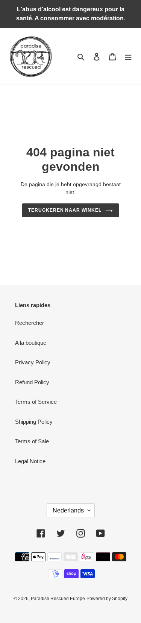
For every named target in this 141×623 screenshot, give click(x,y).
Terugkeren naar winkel (65, 210)
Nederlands (68, 510)
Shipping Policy (34, 421)
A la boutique (30, 343)
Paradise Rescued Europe (58, 598)
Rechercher (29, 323)
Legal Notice (30, 461)
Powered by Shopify (106, 598)
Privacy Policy (32, 362)
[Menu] (128, 57)
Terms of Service (36, 402)
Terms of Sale (32, 441)
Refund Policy (32, 382)
